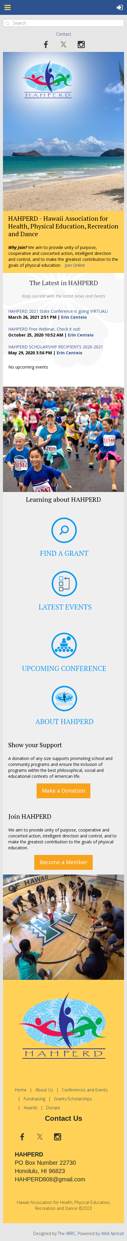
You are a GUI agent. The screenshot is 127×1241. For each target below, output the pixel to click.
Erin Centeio (74, 317)
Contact (63, 34)
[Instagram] (81, 44)
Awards (31, 1107)
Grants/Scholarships (73, 1099)
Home (21, 1090)
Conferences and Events (85, 1090)
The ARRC (67, 1233)
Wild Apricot (112, 1233)
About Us (44, 1090)
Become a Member (63, 862)
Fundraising (34, 1099)
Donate (53, 1107)
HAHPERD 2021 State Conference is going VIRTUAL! (58, 311)
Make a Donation (63, 790)
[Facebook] (45, 44)
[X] (63, 44)
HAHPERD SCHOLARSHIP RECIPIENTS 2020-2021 (55, 347)
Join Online (75, 265)
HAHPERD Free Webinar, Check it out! (44, 329)
